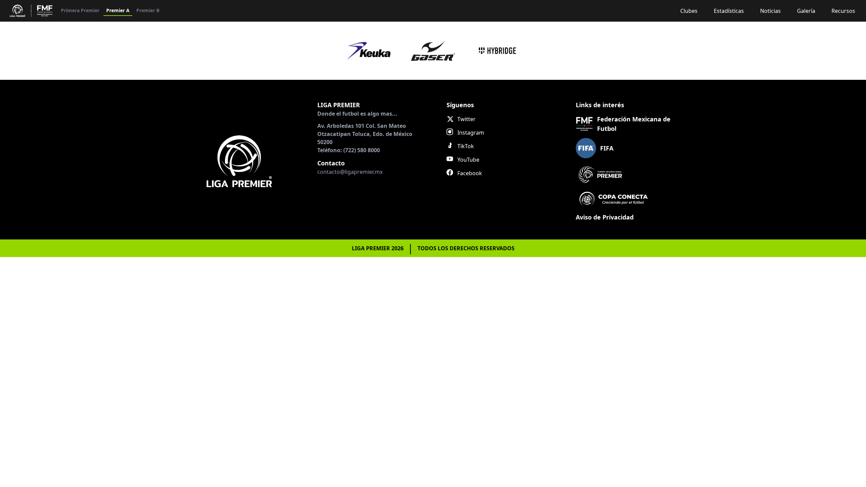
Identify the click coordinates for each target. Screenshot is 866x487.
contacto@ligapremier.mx (350, 172)
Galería (806, 11)
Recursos (843, 11)
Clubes (689, 11)
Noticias (770, 11)
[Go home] (239, 161)
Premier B (147, 10)
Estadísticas (729, 11)
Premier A (118, 10)
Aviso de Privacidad (605, 217)
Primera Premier (80, 10)
